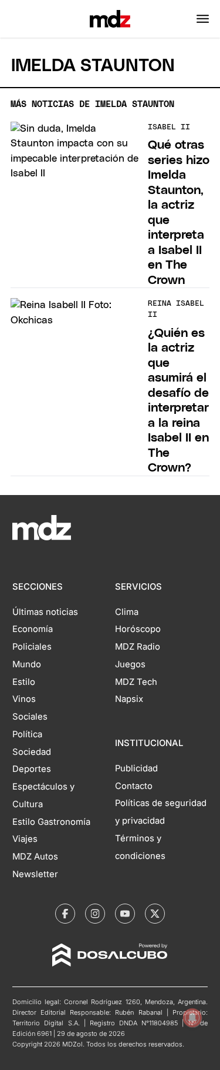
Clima (126, 612)
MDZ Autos (35, 856)
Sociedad (31, 752)
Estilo (23, 682)
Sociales (30, 716)
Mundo (26, 664)
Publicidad (136, 768)
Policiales (32, 646)
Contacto (134, 786)
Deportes (31, 769)
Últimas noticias (45, 612)
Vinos (24, 699)
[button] (203, 19)
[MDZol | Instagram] (95, 913)
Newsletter (35, 874)
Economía (32, 629)
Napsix (129, 699)
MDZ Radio (137, 646)
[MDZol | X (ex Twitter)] (154, 913)
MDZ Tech (136, 682)
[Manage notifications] (192, 1017)
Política (27, 734)
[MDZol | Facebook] (65, 913)
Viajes (25, 839)
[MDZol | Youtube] (125, 913)
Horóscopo (138, 629)
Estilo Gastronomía (51, 822)
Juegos (130, 664)
